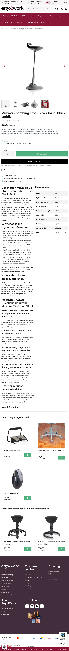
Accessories (32, 22)
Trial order (51, 577)
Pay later (28, 589)
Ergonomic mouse (56, 16)
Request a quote (35, 161)
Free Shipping (29, 586)
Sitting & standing (28, 16)
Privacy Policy (38, 646)
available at (14, 178)
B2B (49, 574)
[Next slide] (64, 66)
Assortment (5, 614)
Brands (3, 589)
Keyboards (42, 16)
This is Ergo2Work (7, 608)
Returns (27, 574)
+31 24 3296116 (29, 178)
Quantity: (4, 150)
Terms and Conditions (49, 646)
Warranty (28, 583)
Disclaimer (31, 646)
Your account (52, 580)
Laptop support (6, 22)
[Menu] (66, 633)
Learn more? (58, 649)
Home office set (46, 22)
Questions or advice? (10, 1)
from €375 (12, 181)
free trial (10, 176)
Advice (3, 611)
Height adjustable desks (9, 16)
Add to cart (43, 154)
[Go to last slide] (5, 66)
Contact (27, 580)
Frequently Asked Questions (34, 577)
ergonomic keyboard (17, 272)
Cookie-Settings (61, 646)
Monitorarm (20, 22)
